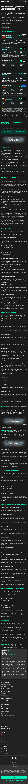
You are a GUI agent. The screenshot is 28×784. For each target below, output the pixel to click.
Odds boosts (4, 406)
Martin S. (10, 651)
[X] (16, 758)
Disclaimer (3, 751)
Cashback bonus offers (6, 430)
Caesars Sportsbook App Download (9, 716)
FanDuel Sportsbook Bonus (14, 89)
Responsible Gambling (6, 728)
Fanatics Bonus (4, 708)
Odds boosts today (5, 688)
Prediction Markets (5, 700)
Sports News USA (5, 695)
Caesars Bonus (4, 713)
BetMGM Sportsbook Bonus (14, 39)
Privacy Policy (12, 780)
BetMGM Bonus (4, 706)
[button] (26, 766)
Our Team (3, 723)
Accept (14, 777)
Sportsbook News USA (6, 696)
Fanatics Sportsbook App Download (9, 715)
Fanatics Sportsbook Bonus (14, 52)
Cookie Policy (7, 780)
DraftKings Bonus (5, 711)
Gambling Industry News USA (7, 698)
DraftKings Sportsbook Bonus (14, 64)
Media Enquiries (4, 726)
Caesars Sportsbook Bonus (14, 77)
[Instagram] (12, 758)
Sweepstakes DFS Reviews (7, 686)
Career (2, 724)
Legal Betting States (5, 691)
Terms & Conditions (19, 780)
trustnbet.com (5, 1)
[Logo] (14, 762)
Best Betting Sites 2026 (6, 684)
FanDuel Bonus (4, 709)
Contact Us (3, 743)
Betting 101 (3, 689)
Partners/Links (4, 753)
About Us (3, 741)
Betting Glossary (4, 693)
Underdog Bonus (14, 105)
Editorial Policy (4, 748)
